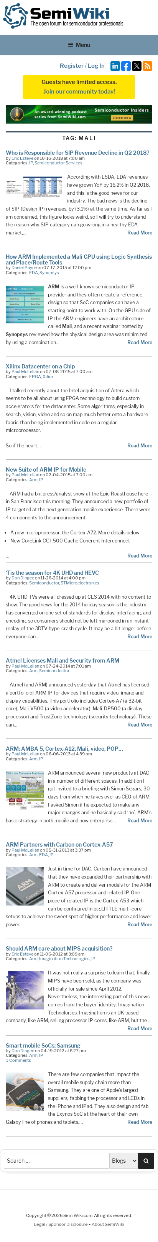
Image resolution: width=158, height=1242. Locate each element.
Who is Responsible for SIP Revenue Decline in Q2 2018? (77, 152)
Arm (33, 479)
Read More (139, 233)
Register (72, 65)
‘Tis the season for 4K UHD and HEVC (52, 572)
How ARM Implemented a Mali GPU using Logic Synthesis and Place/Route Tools (79, 259)
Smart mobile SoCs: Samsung (43, 1045)
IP (31, 163)
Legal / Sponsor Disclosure (61, 1224)
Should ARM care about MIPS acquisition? (59, 948)
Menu (83, 45)
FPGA (35, 376)
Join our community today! (79, 91)
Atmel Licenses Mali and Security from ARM (62, 660)
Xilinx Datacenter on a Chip (40, 366)
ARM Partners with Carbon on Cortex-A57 (59, 844)
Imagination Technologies (64, 958)
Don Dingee (23, 578)
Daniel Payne (24, 267)
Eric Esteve (22, 158)
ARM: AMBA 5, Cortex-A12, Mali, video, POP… (64, 748)
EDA (33, 272)
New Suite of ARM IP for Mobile (46, 469)
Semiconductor (44, 583)
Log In (96, 65)
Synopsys (49, 272)
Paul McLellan (25, 371)
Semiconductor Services (58, 163)
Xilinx (48, 376)
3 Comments (18, 1060)
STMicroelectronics (80, 583)
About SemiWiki (108, 1224)
